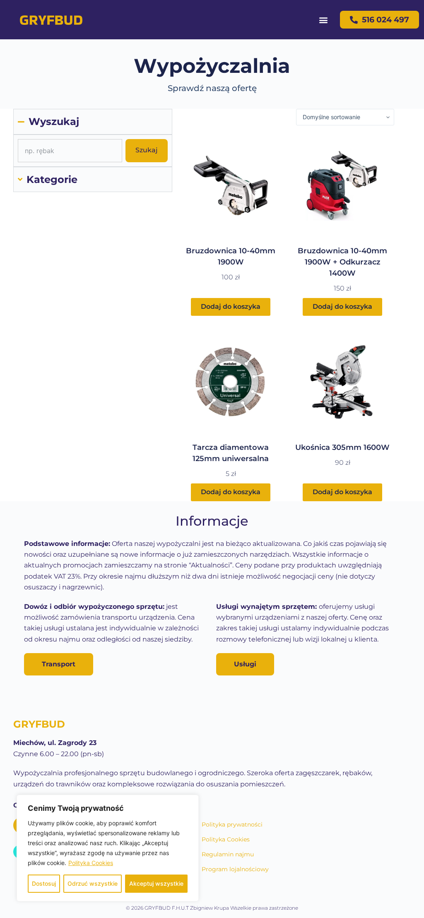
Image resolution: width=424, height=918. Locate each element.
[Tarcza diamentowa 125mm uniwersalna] (230, 382)
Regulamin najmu (228, 854)
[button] (323, 19)
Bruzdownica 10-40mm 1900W (230, 256)
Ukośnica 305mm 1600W (342, 447)
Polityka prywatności (232, 824)
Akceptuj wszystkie (156, 883)
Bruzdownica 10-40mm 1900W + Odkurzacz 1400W (342, 262)
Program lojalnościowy (235, 869)
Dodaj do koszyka (230, 306)
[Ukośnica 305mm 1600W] (342, 382)
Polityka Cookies (90, 862)
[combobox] (70, 150)
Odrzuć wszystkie (92, 883)
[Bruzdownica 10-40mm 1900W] (230, 185)
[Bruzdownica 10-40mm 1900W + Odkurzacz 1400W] (342, 185)
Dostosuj (44, 883)
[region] (108, 848)
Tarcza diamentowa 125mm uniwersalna (231, 453)
